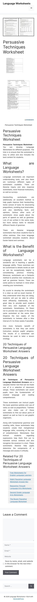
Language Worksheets (16, 3)
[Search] (31, 586)
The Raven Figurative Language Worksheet (18, 500)
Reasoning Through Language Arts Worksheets (20, 487)
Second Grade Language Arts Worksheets (20, 493)
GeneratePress (18, 599)
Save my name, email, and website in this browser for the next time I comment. (19, 563)
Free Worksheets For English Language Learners (20, 474)
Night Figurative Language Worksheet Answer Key (20, 480)
